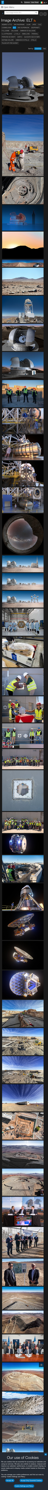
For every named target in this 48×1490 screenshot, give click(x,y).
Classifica (38, 48)
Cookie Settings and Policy (24, 1486)
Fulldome (5, 31)
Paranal (35, 34)
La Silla (17, 34)
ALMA (28, 24)
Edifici (19, 37)
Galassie (14, 31)
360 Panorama (19, 24)
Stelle (33, 40)
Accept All (9, 1480)
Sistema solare (8, 40)
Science (27, 2)
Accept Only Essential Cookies (31, 1480)
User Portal (34, 2)
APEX (34, 24)
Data (44, 48)
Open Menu (8, 7)
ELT (14, 27)
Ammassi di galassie (27, 31)
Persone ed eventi (8, 37)
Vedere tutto (7, 24)
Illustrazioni (7, 34)
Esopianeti (35, 27)
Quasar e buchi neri (31, 37)
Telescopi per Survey (10, 43)
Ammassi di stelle (22, 40)
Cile (39, 24)
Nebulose (26, 34)
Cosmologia (6, 27)
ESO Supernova (23, 27)
